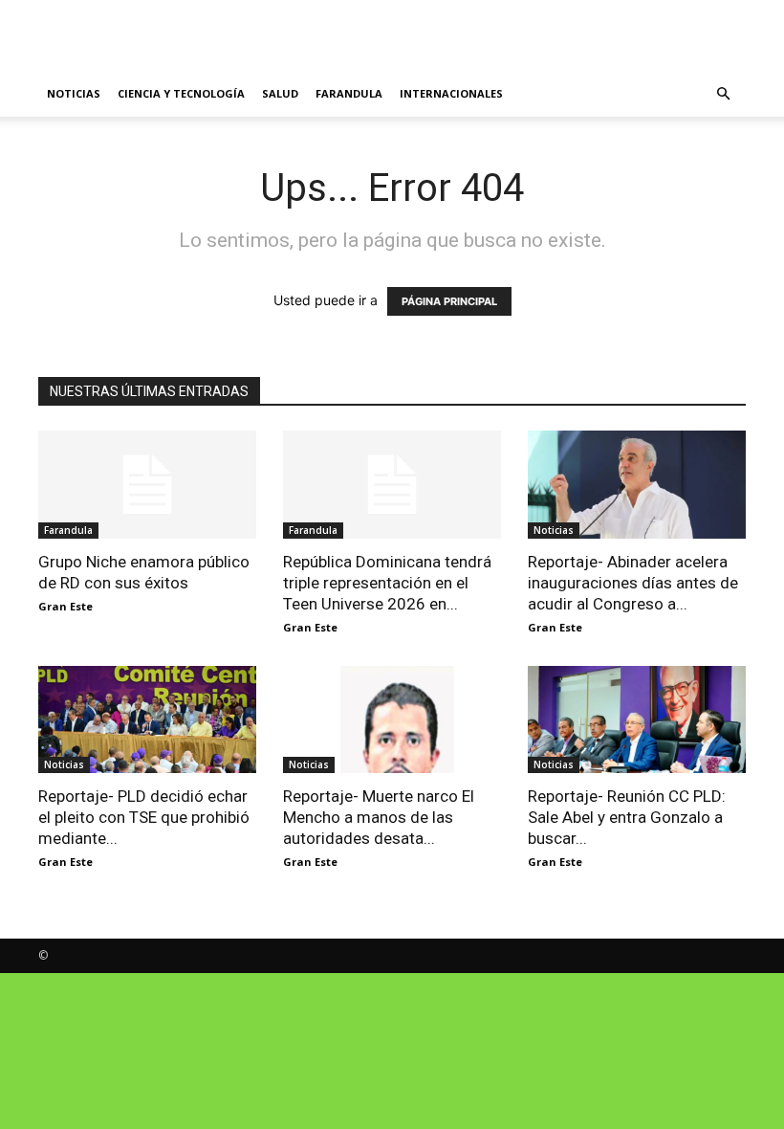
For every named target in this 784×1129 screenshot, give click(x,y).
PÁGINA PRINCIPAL (449, 301)
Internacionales (451, 93)
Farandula (349, 93)
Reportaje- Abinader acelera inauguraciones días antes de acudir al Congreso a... (633, 582)
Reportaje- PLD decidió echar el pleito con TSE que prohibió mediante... (144, 817)
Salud (280, 93)
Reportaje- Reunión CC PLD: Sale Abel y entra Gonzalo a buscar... (627, 817)
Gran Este (65, 606)
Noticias (73, 93)
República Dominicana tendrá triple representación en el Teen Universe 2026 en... (387, 582)
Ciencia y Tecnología (181, 93)
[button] (723, 94)
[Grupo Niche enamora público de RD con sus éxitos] (147, 485)
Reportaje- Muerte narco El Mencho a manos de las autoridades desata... (378, 817)
